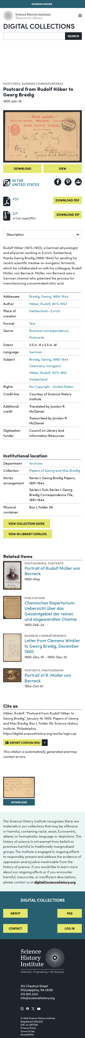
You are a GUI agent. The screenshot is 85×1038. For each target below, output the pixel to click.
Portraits (55, 563)
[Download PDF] (6, 201)
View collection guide (26, 523)
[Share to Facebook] (57, 181)
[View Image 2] (19, 787)
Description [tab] (15, 234)
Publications (35, 598)
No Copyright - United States (51, 386)
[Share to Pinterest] (68, 181)
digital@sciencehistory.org (55, 882)
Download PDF (67, 200)
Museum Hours (42, 4)
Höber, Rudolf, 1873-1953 (48, 303)
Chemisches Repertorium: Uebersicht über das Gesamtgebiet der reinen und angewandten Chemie (51, 610)
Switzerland (38, 379)
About (15, 913)
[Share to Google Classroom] (78, 181)
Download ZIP (68, 214)
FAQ (70, 913)
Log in (70, 928)
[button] (45, 742)
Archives (35, 463)
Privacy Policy (28, 1027)
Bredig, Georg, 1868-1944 (48, 296)
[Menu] (80, 15)
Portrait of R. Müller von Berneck (48, 678)
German (35, 352)
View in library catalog (27, 534)
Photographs (35, 563)
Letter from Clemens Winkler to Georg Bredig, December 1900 (52, 645)
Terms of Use (28, 1031)
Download (22, 168)
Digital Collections (39, 25)
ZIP (15, 213)
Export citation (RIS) (24, 743)
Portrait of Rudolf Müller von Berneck (52, 571)
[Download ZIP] (6, 215)
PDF (16, 199)
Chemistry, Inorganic (45, 366)
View (62, 168)
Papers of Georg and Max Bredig (54, 470)
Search (73, 36)
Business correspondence (42, 83)
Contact (15, 928)
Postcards (11, 83)
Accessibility (27, 1034)
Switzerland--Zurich (44, 311)
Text (32, 323)
